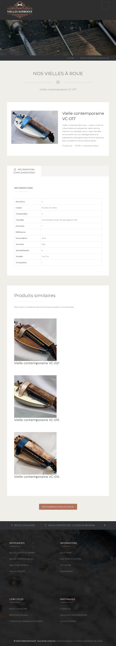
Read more (20, 368)
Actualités (65, 565)
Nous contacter (18, 609)
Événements (66, 571)
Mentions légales (18, 615)
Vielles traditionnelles (21, 559)
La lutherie (66, 553)
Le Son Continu (68, 621)
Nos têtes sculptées (71, 559)
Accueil (71, 58)
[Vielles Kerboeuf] (19, 10)
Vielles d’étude (17, 571)
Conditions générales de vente (25, 621)
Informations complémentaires (24, 171)
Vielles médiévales (19, 565)
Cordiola (65, 609)
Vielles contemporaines (22, 553)
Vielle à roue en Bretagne (73, 615)
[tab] (24, 171)
